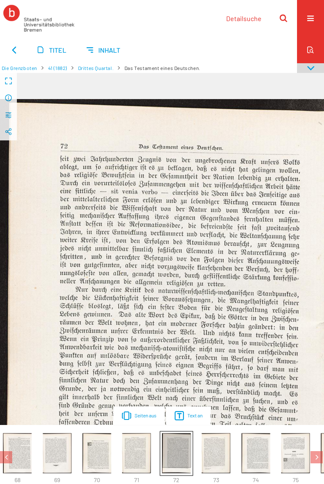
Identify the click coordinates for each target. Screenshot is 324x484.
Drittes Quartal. (96, 68)
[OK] (283, 18)
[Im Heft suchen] (310, 49)
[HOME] (39, 18)
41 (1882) (57, 68)
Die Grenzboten (19, 68)
